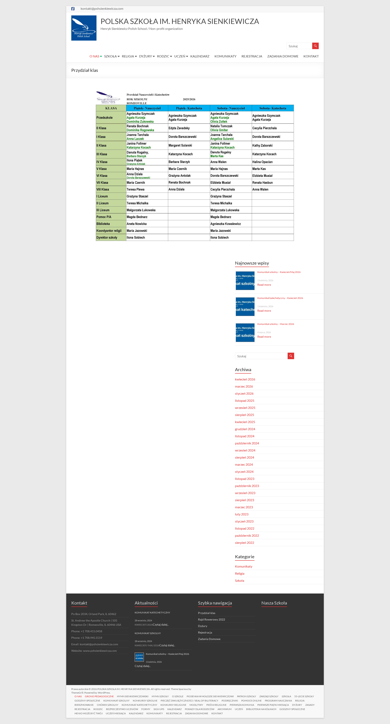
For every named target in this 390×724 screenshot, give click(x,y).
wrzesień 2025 (245, 407)
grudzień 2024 (245, 429)
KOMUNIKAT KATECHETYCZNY (152, 612)
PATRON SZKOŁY (246, 696)
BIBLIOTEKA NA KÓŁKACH (261, 709)
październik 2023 (247, 486)
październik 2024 (247, 443)
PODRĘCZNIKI (230, 700)
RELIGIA (128, 56)
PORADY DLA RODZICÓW (199, 709)
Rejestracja (205, 632)
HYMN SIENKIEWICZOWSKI (132, 696)
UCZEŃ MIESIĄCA (116, 713)
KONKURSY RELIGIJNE (173, 704)
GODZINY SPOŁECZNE (87, 700)
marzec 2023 (244, 507)
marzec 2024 (244, 464)
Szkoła (239, 580)
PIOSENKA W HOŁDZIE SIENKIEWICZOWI (210, 696)
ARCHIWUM (225, 709)
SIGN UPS (159, 709)
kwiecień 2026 (245, 379)
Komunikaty (243, 566)
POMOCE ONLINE (251, 700)
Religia (239, 573)
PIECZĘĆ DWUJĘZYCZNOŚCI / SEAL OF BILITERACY (189, 700)
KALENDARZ (199, 56)
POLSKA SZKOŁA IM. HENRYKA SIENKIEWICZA (180, 21)
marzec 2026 (244, 386)
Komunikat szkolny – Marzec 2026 (275, 323)
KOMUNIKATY (225, 56)
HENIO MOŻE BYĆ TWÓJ (89, 713)
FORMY (145, 709)
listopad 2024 (244, 436)
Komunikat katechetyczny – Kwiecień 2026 (280, 298)
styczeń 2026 (244, 393)
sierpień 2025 (244, 415)
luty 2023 (241, 514)
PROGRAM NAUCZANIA (278, 700)
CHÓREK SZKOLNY (107, 704)
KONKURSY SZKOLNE (145, 700)
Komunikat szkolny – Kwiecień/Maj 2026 (279, 272)
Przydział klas (206, 613)
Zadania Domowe (209, 639)
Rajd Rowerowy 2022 (211, 619)
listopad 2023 (244, 479)
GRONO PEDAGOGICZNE (99, 696)
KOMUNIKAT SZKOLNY (148, 633)
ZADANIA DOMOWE (282, 56)
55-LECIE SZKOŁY (304, 696)
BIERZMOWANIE (84, 704)
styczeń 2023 (244, 521)
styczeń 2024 (244, 471)
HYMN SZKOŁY (160, 696)
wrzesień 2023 (245, 493)
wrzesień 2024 (245, 450)
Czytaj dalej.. (161, 624)
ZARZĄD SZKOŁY (268, 696)
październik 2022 (247, 535)
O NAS (94, 56)
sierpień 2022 (244, 542)
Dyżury (202, 626)
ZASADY (310, 704)
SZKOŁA (110, 56)
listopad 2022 (244, 528)
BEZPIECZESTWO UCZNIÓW (122, 709)
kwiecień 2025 (245, 422)
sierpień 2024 (244, 457)
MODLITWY (196, 704)
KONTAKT (311, 56)
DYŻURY (145, 56)
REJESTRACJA (252, 56)
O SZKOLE (177, 696)
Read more (264, 284)
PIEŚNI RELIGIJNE (216, 704)
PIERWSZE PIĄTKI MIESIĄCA (273, 704)
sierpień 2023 (244, 500)
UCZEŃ (179, 56)
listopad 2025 (244, 400)
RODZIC (163, 56)
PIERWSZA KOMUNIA (242, 704)
